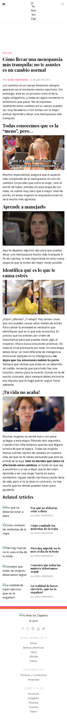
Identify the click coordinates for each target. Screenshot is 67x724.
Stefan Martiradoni (17, 79)
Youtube (33, 707)
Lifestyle (33, 656)
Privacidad (33, 679)
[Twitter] (43, 628)
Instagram (33, 698)
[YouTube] (38, 628)
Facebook (33, 693)
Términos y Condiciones (33, 675)
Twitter (33, 711)
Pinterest (33, 702)
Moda (33, 643)
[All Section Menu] (4, 4)
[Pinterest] (32, 628)
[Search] (61, 3)
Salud (7, 52)
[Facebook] (23, 628)
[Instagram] (27, 628)
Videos (33, 661)
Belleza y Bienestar (33, 647)
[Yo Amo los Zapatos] (33, 11)
